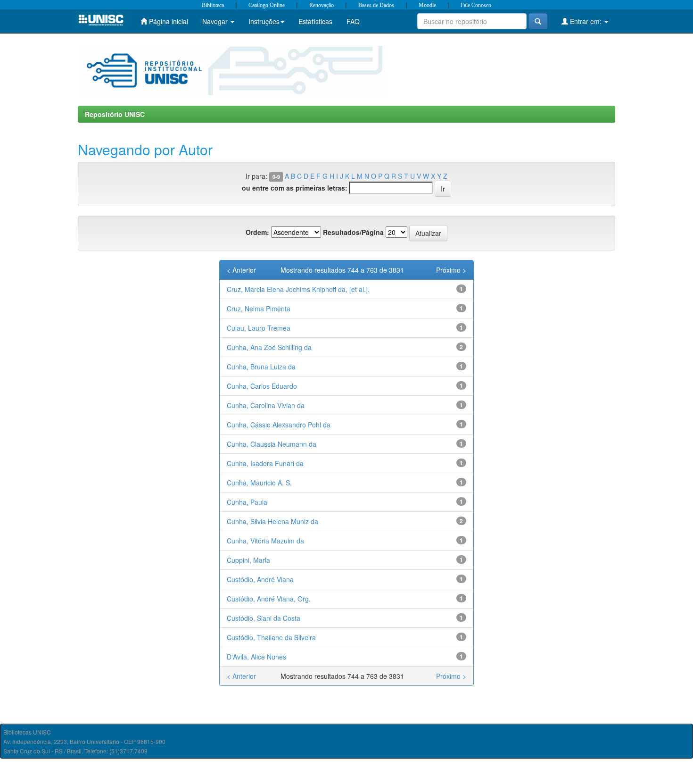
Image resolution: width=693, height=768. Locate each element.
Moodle (427, 5)
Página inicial (167, 21)
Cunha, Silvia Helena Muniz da (272, 521)
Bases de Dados (376, 5)
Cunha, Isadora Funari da (265, 463)
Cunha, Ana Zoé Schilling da (269, 347)
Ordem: (257, 232)
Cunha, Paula (247, 502)
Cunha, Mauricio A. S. (259, 482)
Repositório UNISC (115, 114)
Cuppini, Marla (248, 560)
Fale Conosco (476, 5)
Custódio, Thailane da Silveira (271, 637)
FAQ (353, 21)
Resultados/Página (353, 232)
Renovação (321, 5)
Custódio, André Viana (260, 579)
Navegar (216, 21)
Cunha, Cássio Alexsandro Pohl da (278, 424)
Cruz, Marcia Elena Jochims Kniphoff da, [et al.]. (298, 289)
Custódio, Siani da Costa (263, 618)
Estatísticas (315, 21)
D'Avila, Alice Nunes (256, 656)
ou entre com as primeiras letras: (294, 187)
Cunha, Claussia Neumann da (271, 444)
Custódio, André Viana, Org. (269, 598)
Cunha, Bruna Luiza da (261, 366)
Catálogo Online (266, 5)
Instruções (264, 21)
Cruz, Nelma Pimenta (258, 308)
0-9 (276, 176)
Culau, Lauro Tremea (258, 328)
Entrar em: (585, 21)
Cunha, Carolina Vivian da (266, 405)
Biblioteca (213, 5)
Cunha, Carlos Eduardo (262, 386)
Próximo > (451, 270)
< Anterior (241, 270)
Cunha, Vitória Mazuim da (265, 540)
